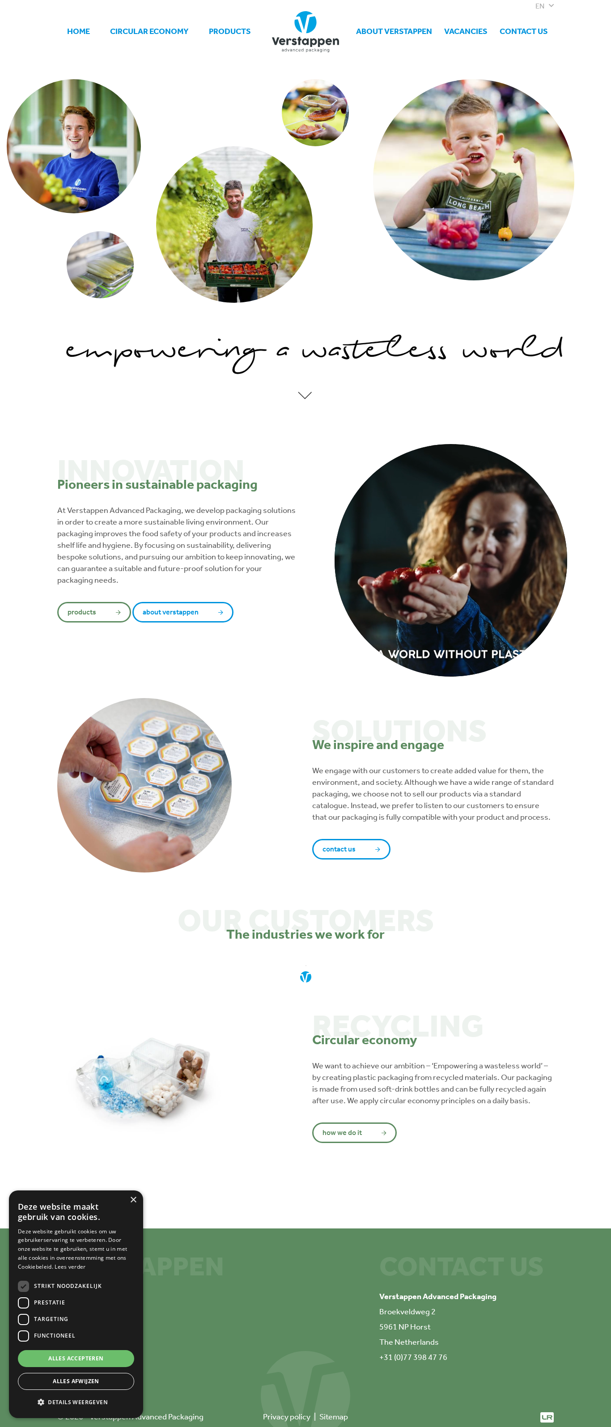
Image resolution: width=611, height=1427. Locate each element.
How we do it (342, 1132)
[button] (76, 1402)
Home (78, 31)
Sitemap (333, 1417)
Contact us (524, 31)
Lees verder (70, 1266)
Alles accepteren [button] (75, 1358)
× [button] (133, 1200)
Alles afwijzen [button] (76, 1381)
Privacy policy (286, 1417)
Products (230, 31)
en (539, 6)
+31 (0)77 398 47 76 (413, 1357)
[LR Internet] (547, 1417)
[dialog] (76, 1304)
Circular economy (149, 31)
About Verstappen (394, 31)
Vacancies (466, 31)
